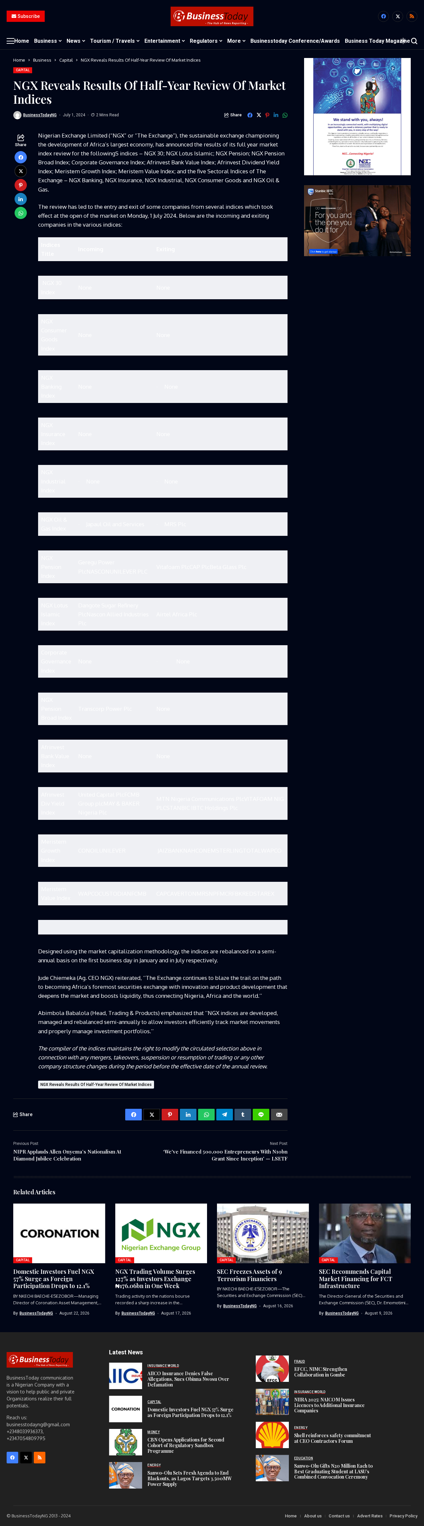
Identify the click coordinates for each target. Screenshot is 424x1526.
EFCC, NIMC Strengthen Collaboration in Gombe (320, 1372)
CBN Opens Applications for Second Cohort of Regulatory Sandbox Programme (185, 1445)
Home (19, 60)
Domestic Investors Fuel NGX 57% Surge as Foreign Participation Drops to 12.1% (53, 1279)
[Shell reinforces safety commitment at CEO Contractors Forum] (272, 1435)
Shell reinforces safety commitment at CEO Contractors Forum (332, 1438)
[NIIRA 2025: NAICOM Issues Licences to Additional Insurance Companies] (272, 1401)
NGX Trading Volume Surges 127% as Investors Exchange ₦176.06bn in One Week (155, 1279)
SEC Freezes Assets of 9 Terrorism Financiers (249, 1275)
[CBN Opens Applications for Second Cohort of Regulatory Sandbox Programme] (125, 1442)
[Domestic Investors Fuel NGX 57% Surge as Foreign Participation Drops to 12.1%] (125, 1409)
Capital (66, 60)
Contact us (339, 1515)
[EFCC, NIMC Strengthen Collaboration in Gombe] (272, 1368)
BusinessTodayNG (40, 115)
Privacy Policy (403, 1515)
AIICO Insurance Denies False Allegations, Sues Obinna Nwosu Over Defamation (188, 1379)
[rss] (411, 16)
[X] (397, 16)
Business (42, 60)
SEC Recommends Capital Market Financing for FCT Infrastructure (355, 1279)
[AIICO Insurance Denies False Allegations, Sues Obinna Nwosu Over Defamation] (125, 1376)
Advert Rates (370, 1515)
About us (313, 1515)
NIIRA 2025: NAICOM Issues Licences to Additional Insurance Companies (329, 1405)
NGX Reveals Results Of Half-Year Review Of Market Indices (96, 1084)
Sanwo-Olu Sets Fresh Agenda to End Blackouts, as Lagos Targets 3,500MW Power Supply (189, 1478)
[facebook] (383, 16)
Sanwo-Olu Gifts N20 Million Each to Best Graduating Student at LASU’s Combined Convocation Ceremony (333, 1471)
